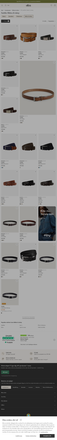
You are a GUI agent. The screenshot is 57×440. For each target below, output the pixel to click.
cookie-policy (44, 432)
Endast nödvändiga (31, 436)
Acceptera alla (47, 436)
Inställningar (19, 436)
